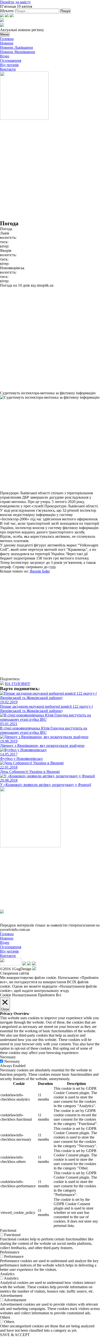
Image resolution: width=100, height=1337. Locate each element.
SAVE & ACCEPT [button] (15, 1335)
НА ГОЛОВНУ (17, 684)
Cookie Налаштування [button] (18, 995)
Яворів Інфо (40, 571)
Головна (7, 39)
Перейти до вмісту (15, 2)
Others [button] (5, 1317)
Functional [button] (8, 1230)
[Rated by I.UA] (10, 964)
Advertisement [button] (11, 1296)
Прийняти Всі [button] (49, 995)
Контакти (8, 69)
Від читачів (9, 65)
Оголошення (10, 60)
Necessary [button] (8, 1057)
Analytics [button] (7, 1274)
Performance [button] (9, 1252)
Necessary (12, 1061)
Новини (6, 43)
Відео (4, 56)
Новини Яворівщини (17, 52)
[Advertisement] (50, 170)
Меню (4, 34)
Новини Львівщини (16, 47)
